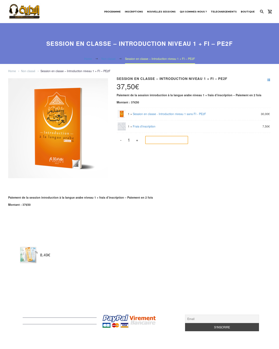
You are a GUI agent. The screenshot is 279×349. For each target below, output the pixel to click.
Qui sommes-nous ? (193, 11)
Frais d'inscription (144, 126)
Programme (112, 11)
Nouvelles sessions (161, 11)
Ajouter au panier (163, 140)
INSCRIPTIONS (134, 11)
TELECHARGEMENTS (224, 11)
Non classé (28, 71)
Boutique (248, 11)
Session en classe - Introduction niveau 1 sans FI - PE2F (169, 114)
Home (12, 71)
